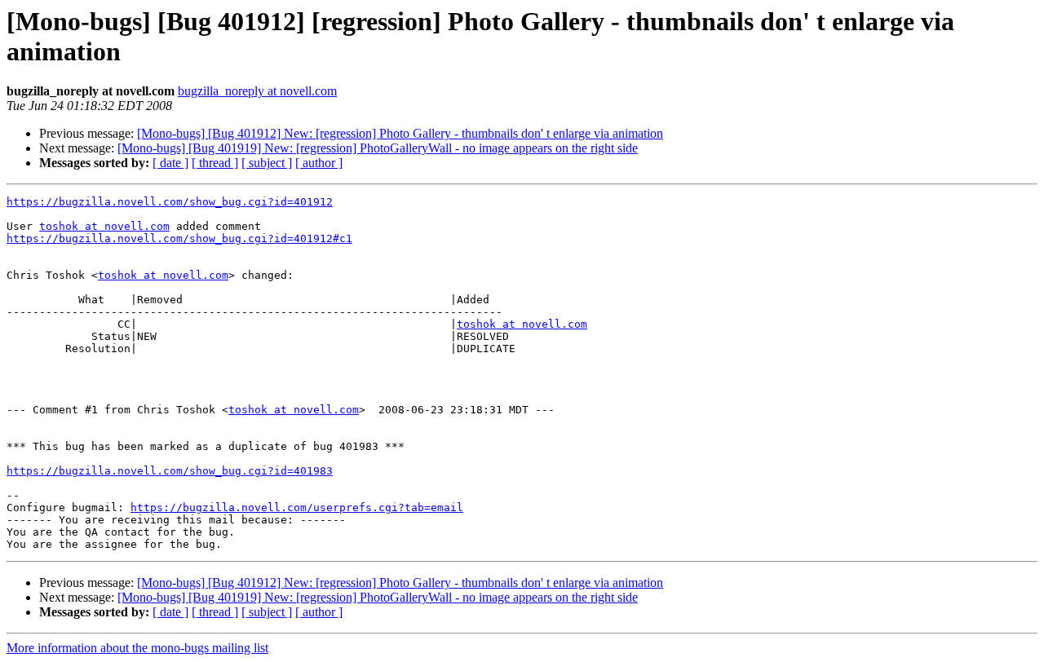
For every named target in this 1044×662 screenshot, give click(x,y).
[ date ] (170, 163)
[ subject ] (266, 163)
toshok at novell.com (104, 226)
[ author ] (319, 163)
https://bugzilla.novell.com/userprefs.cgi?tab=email (296, 507)
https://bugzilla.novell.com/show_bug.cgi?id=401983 (170, 471)
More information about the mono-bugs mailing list (137, 648)
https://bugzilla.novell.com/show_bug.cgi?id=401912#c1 (179, 238)
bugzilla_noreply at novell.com (257, 91)
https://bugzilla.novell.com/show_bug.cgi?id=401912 (170, 202)
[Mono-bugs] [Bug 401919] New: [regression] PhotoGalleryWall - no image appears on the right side (377, 148)
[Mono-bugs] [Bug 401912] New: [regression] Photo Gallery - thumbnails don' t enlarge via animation (400, 133)
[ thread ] (215, 163)
